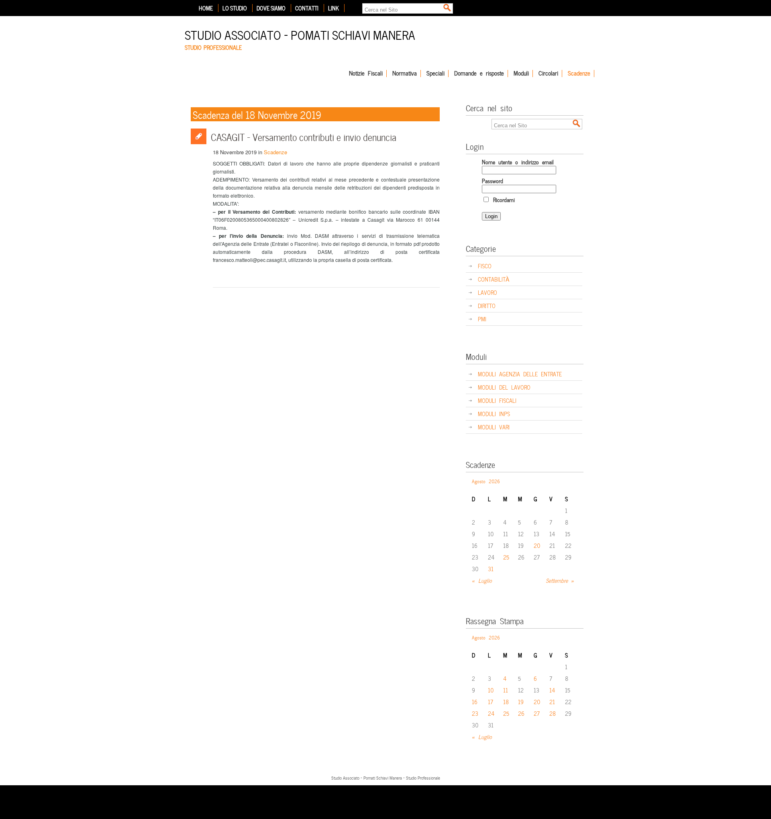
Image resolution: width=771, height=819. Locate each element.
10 (491, 690)
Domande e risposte (479, 73)
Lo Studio (234, 8)
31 (491, 568)
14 (552, 690)
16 (474, 701)
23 (475, 713)
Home (206, 8)
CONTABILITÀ (493, 279)
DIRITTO (487, 305)
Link (333, 8)
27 (537, 713)
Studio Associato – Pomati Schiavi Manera (300, 34)
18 (506, 701)
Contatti (306, 8)
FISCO (485, 265)
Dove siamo (271, 8)
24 (491, 713)
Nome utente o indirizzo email (518, 161)
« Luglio (482, 580)
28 (552, 713)
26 (521, 713)
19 (521, 701)
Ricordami (502, 199)
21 (552, 701)
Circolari (548, 73)
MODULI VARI (494, 427)
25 (506, 557)
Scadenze (579, 73)
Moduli (521, 73)
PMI (482, 319)
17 (490, 701)
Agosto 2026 (486, 480)
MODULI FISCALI (497, 400)
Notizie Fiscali (366, 73)
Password (492, 180)
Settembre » (560, 580)
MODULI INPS (494, 413)
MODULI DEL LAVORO (504, 387)
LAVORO (487, 292)
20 (537, 545)
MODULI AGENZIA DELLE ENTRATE (520, 374)
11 (505, 690)
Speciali (435, 73)
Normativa (404, 73)
